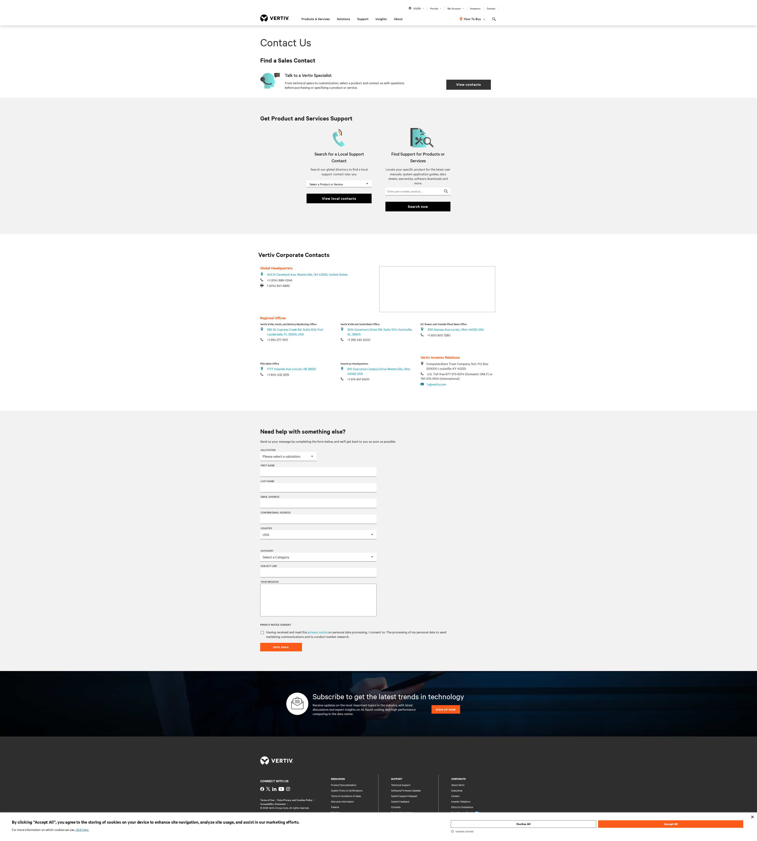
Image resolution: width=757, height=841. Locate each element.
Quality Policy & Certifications (347, 790)
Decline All (523, 824)
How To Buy (472, 19)
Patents (335, 807)
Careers (455, 796)
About (398, 19)
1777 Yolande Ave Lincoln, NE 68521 (291, 369)
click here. (82, 829)
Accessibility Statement (273, 804)
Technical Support (400, 785)
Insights (381, 19)
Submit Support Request (404, 796)
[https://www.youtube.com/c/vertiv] (281, 789)
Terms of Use (267, 800)
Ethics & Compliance (462, 807)
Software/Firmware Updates (406, 790)
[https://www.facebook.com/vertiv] (262, 789)
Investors (475, 8)
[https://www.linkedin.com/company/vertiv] (274, 789)
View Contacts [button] (468, 84)
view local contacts (339, 198)
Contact (491, 8)
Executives (456, 790)
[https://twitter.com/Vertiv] (268, 789)
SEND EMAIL (281, 647)
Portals (434, 8)
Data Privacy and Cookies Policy (294, 800)
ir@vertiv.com (436, 384)
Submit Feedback (400, 801)
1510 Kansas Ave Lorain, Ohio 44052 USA (455, 329)
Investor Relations (460, 801)
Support (362, 19)
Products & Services (315, 19)
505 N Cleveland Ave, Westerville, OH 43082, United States (307, 274)
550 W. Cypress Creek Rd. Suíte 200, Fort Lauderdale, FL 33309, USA (295, 331)
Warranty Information (342, 801)
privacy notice (317, 632)
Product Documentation (343, 785)
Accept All (671, 824)
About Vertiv (457, 785)
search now (418, 206)
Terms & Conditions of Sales (346, 796)
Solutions (343, 19)
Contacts (396, 807)
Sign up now (446, 709)
